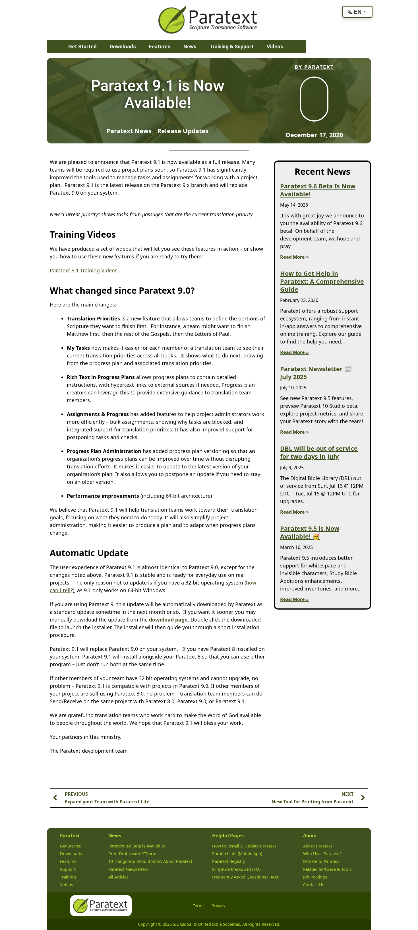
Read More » (294, 257)
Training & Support (232, 47)
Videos (275, 47)
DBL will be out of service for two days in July (319, 452)
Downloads (123, 47)
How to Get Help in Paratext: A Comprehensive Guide (322, 281)
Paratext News (129, 131)
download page (168, 619)
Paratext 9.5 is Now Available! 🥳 (309, 532)
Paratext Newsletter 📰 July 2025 (316, 373)
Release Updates (182, 131)
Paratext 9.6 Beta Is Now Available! (317, 190)
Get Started (82, 47)
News (189, 47)
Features (159, 47)
